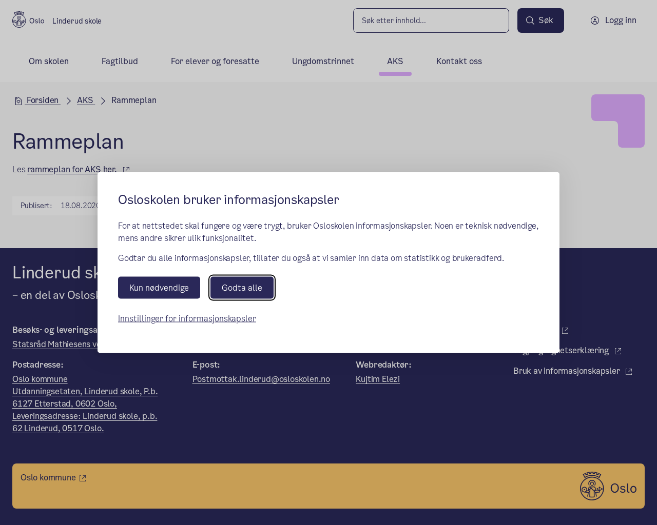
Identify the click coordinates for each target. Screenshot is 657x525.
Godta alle (242, 287)
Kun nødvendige (159, 287)
